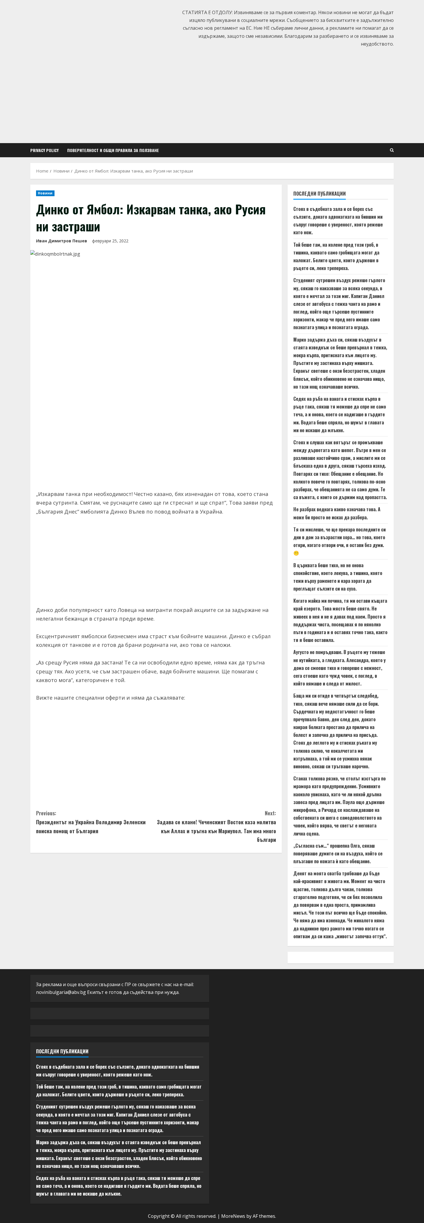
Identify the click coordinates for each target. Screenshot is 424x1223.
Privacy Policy (44, 150)
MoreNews (233, 1216)
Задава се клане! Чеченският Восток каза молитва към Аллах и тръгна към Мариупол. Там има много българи (216, 826)
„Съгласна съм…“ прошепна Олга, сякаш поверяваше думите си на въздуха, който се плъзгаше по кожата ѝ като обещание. (337, 853)
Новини (45, 193)
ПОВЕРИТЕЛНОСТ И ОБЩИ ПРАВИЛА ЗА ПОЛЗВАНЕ (113, 150)
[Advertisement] (212, 94)
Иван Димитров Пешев (61, 241)
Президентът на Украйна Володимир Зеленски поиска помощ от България (91, 821)
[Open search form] (392, 150)
